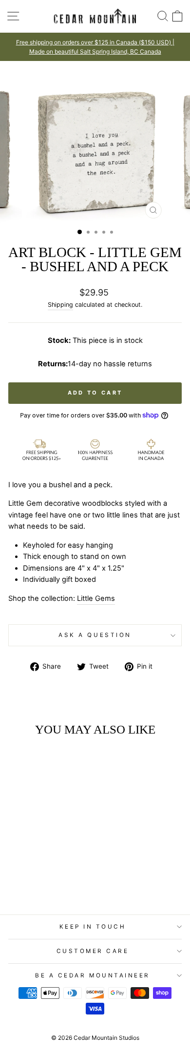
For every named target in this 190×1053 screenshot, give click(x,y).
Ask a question (94, 635)
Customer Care (93, 951)
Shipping (60, 304)
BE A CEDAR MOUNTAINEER (92, 975)
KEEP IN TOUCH (92, 926)
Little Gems (96, 598)
